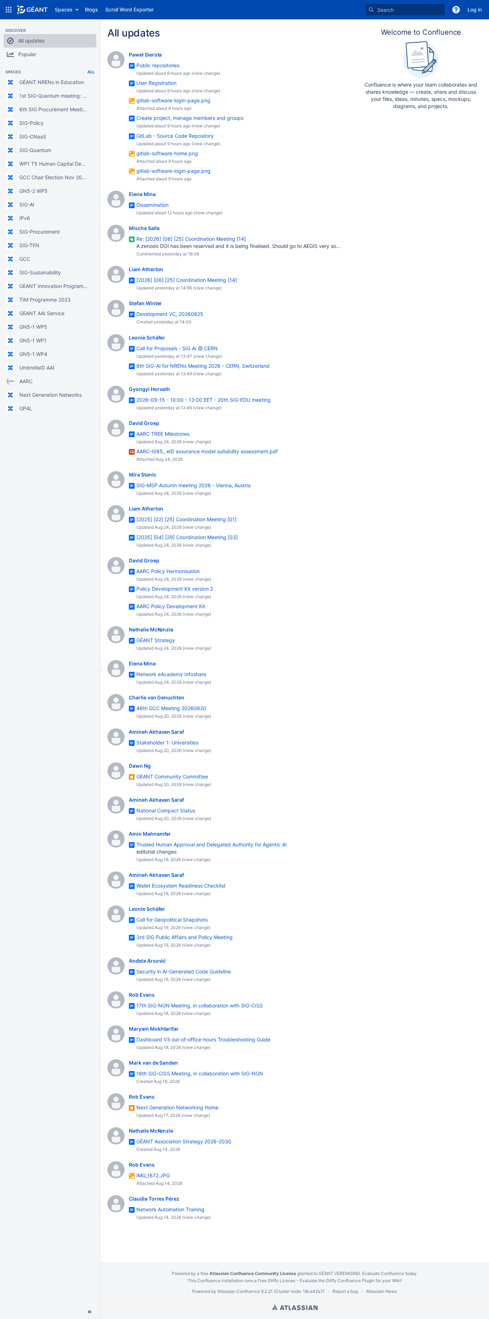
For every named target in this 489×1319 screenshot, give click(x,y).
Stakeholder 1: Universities (167, 742)
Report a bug (345, 1291)
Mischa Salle (144, 228)
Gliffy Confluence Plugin (350, 1280)
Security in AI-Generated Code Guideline (183, 971)
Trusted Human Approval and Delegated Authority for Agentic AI (211, 844)
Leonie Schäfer (147, 337)
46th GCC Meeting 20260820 (171, 708)
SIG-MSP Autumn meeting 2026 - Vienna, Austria (193, 485)
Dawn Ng (140, 766)
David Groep (144, 423)
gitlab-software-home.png (167, 153)
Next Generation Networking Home (177, 1107)
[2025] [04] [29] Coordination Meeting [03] (187, 537)
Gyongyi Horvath (149, 389)
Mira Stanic (142, 475)
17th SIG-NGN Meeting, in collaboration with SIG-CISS (199, 1005)
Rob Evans (142, 995)
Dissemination (152, 205)
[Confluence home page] (32, 9)
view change (206, 73)
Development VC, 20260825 (169, 314)
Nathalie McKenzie (151, 629)
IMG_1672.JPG (153, 1175)
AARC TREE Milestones (162, 434)
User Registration (156, 83)
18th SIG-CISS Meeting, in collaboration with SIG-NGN (199, 1073)
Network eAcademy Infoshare (171, 674)
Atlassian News (381, 1291)
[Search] (371, 10)
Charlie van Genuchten (156, 697)
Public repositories (157, 65)
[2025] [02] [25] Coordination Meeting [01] (186, 519)
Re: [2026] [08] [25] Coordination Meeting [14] (191, 239)
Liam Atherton (146, 269)
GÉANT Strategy (155, 640)
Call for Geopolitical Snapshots (172, 920)
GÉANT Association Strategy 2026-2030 (183, 1141)
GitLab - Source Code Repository (175, 136)
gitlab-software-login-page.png (173, 100)
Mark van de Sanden (153, 1063)
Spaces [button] (64, 9)
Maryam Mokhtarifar (154, 1029)
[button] (9, 10)
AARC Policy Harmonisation (168, 571)
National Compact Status (165, 810)
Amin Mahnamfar (150, 834)
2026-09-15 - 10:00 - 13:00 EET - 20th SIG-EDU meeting (203, 400)
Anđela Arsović (147, 961)
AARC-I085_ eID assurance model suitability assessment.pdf (207, 451)
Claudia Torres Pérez (154, 1199)
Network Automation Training (170, 1209)
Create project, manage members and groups (189, 118)
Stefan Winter (145, 303)
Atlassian (295, 1307)
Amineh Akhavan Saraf (156, 732)
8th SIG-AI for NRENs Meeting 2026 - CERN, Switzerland (203, 366)
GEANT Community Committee (172, 776)
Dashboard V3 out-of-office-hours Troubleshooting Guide (203, 1039)
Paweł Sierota (145, 55)
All (91, 71)
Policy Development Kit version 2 (174, 589)
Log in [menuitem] (475, 9)
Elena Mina (142, 194)
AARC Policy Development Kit (170, 606)
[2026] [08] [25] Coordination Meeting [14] (186, 280)
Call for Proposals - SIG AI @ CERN (177, 348)
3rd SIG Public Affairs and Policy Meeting (184, 937)
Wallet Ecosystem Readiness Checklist (181, 886)
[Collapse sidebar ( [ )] (89, 1311)
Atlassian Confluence (238, 1291)
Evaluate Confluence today (389, 1273)
